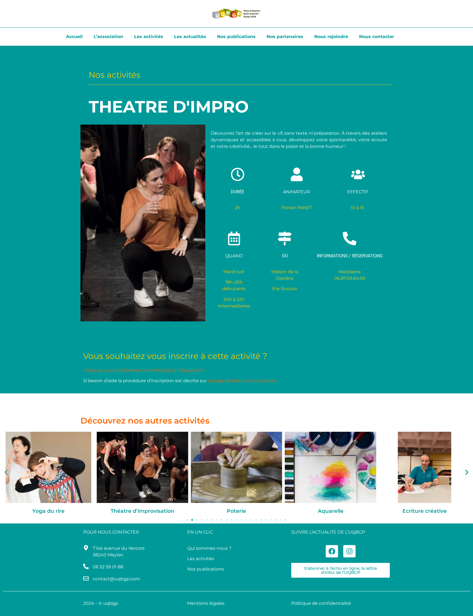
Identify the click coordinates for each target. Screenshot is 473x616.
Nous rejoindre (331, 36)
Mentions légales (205, 603)
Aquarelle (331, 511)
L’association (108, 36)
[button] (6, 472)
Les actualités (190, 36)
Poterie (236, 511)
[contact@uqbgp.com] (86, 578)
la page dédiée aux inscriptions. (242, 380)
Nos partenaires (285, 36)
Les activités (148, 36)
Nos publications (236, 36)
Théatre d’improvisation (142, 511)
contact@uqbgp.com (116, 579)
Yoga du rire (48, 511)
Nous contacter (376, 36)
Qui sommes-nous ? (209, 548)
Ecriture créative (424, 511)
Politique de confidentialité (321, 603)
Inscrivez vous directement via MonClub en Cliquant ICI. (144, 370)
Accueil (74, 36)
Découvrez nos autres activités (144, 421)
